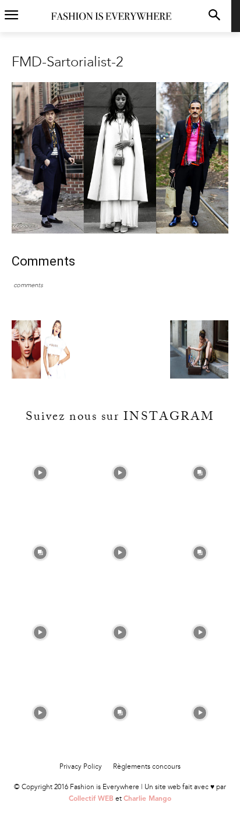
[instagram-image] (40, 472)
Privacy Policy (80, 766)
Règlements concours (147, 766)
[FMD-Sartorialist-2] (120, 231)
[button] (215, 16)
